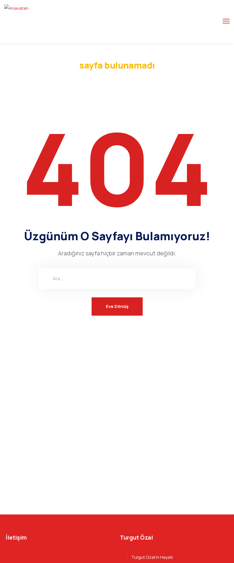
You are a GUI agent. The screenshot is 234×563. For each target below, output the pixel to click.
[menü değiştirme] (226, 21)
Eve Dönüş (117, 306)
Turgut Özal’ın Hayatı (152, 557)
